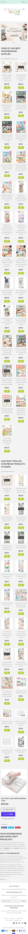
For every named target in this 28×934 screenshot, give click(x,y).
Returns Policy (9, 920)
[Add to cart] (7, 87)
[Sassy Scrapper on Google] (20, 923)
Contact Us (12, 918)
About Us (6, 918)
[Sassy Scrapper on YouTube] (25, 923)
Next (26, 32)
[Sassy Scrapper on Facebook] (14, 923)
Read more (3, 879)
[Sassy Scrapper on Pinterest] (16, 923)
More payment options (8, 818)
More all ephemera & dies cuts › (9, 58)
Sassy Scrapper (9, 927)
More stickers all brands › (7, 471)
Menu (4, 2)
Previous (2, 32)
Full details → (4, 824)
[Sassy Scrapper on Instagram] (22, 923)
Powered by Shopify (19, 927)
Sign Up (24, 901)
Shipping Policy (17, 920)
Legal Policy (19, 918)
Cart (25, 2)
